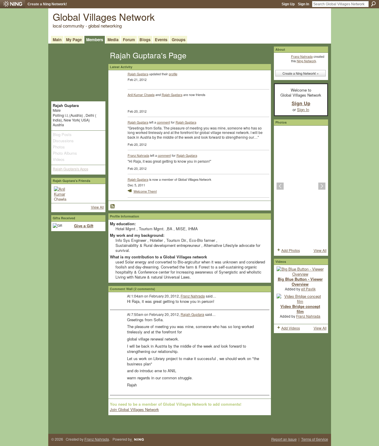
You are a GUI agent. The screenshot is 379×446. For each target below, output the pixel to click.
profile (173, 73)
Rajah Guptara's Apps (70, 169)
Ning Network (306, 60)
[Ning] (12, 4)
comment (163, 122)
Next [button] (321, 186)
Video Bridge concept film (300, 308)
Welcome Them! (145, 191)
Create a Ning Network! (47, 4)
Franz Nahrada (138, 155)
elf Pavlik (308, 288)
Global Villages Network (104, 16)
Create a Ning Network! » (300, 73)
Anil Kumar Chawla (141, 94)
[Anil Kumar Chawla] (61, 193)
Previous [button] (280, 186)
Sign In (303, 4)
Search (373, 4)
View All (97, 207)
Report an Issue (284, 439)
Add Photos (290, 250)
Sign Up (288, 4)
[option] (301, 186)
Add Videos (290, 327)
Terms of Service (314, 439)
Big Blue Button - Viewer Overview (300, 281)
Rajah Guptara (138, 73)
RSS (112, 206)
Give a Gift (83, 225)
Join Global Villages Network (134, 409)
